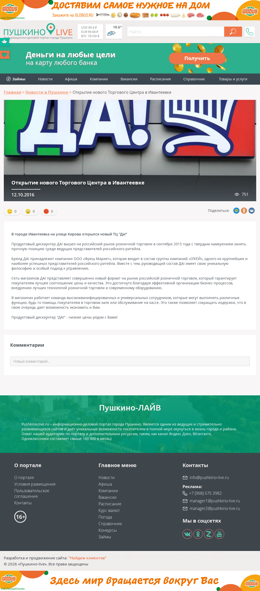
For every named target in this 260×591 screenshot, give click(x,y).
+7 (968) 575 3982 (205, 493)
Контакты (23, 503)
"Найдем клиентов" (87, 557)
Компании (99, 79)
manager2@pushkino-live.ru (215, 508)
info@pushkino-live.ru (209, 477)
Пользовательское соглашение (31, 493)
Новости (45, 79)
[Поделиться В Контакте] (252, 211)
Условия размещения (34, 484)
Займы (105, 537)
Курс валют (109, 510)
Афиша (71, 79)
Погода (105, 517)
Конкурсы (108, 530)
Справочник (194, 79)
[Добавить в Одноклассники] (244, 211)
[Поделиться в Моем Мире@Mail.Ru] (236, 211)
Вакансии (129, 79)
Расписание (110, 504)
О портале (24, 477)
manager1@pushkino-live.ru (215, 501)
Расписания (160, 79)
